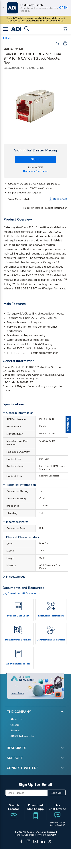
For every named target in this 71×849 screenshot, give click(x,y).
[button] (68, 424)
